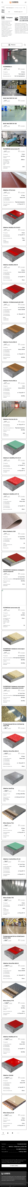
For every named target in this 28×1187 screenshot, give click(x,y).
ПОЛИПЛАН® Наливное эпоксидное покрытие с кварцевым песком (14, 687)
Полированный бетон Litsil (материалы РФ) (13, 724)
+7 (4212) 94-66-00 (21, 1144)
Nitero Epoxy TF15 (8, 1000)
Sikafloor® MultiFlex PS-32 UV (12, 458)
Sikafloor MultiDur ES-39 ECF (11, 227)
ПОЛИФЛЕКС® (7, 66)
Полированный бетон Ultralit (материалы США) (13, 937)
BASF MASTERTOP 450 (10, 98)
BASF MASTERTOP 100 (10, 123)
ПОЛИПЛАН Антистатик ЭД (11, 607)
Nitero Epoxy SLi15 (8, 1112)
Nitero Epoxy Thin (8, 823)
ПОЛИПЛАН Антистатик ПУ (11, 149)
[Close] (24, 7)
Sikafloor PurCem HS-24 (10, 419)
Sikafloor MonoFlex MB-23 (11, 751)
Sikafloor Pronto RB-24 (10, 380)
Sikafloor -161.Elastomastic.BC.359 (13, 302)
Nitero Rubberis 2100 (9, 531)
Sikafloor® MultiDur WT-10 (11, 494)
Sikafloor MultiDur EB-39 (10, 264)
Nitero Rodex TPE (8, 897)
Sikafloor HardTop (8, 788)
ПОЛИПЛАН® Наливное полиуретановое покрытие (13, 570)
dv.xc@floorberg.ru (21, 1149)
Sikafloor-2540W (8, 1075)
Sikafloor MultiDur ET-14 (10, 1036)
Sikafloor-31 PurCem (9, 190)
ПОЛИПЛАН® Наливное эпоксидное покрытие (14, 649)
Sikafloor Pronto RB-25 (10, 342)
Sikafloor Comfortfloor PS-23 (11, 859)
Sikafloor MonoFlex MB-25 (11, 963)
